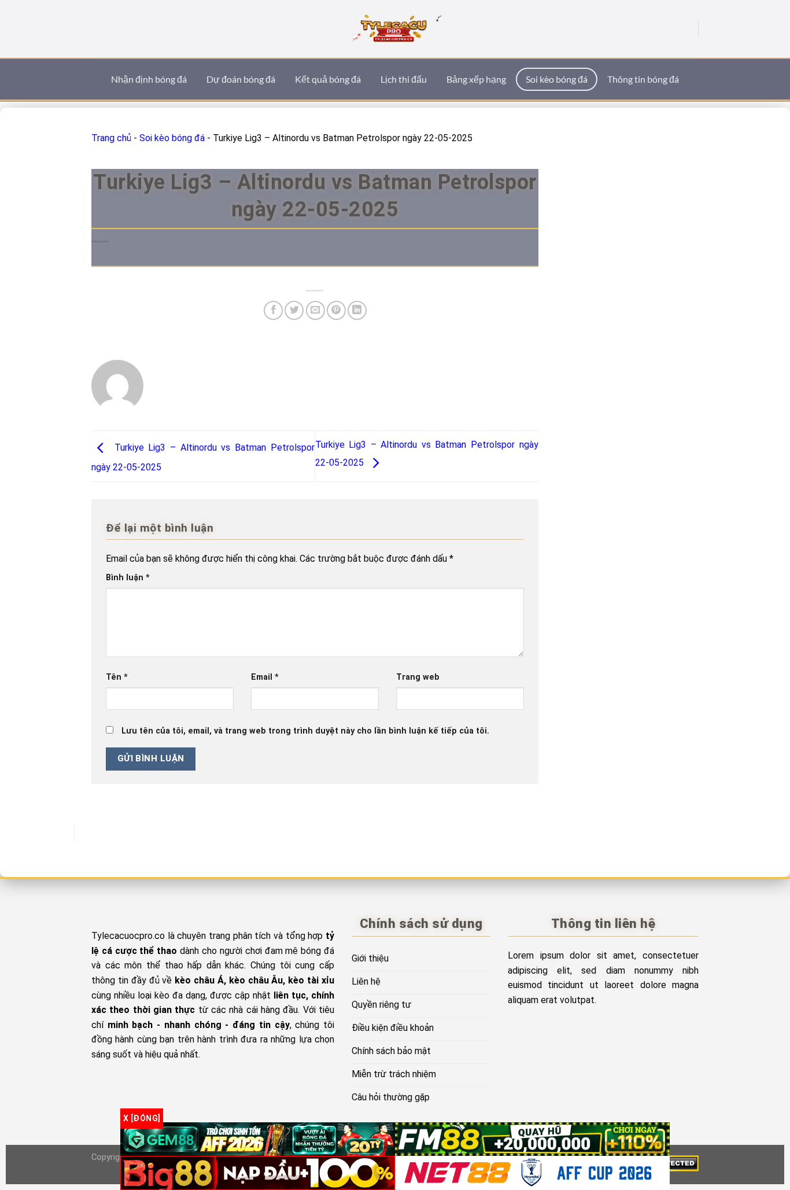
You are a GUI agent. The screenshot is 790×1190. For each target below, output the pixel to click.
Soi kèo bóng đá (557, 78)
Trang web (418, 677)
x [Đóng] (141, 1118)
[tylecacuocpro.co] (395, 29)
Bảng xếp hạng (476, 78)
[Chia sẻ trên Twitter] (294, 310)
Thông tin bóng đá (643, 78)
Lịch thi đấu (404, 78)
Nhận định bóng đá (149, 78)
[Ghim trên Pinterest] (336, 310)
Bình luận (128, 578)
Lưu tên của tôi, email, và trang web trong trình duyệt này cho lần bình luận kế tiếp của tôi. (305, 731)
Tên (117, 677)
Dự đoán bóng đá (240, 78)
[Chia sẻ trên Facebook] (273, 310)
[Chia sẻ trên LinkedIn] (357, 310)
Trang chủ (111, 137)
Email (265, 677)
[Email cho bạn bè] (315, 310)
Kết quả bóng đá (328, 78)
